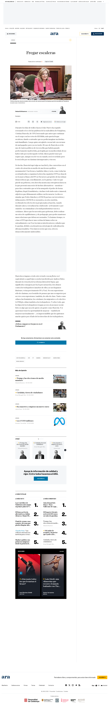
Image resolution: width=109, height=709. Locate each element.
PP (33, 357)
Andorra (17, 28)
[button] (103, 1)
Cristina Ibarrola (20, 357)
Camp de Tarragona (50, 28)
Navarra (38, 357)
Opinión (13, 40)
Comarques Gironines (39, 28)
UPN (29, 357)
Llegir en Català (49, 61)
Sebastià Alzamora (21, 111)
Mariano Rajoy (46, 357)
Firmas (26, 685)
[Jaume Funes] (57, 454)
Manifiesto (5, 685)
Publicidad (42, 685)
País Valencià (29, 28)
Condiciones (59, 691)
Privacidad (52, 691)
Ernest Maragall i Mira (39, 446)
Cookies (66, 691)
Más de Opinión (21, 370)
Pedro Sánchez (20, 361)
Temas (33, 685)
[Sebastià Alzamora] (22, 454)
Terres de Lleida (60, 28)
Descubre (21, 551)
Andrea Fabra (56, 357)
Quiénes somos (15, 685)
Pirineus (67, 28)
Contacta (51, 685)
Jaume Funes (57, 448)
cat (99, 28)
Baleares (22, 28)
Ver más (62, 551)
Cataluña (11, 28)
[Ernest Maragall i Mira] (39, 454)
